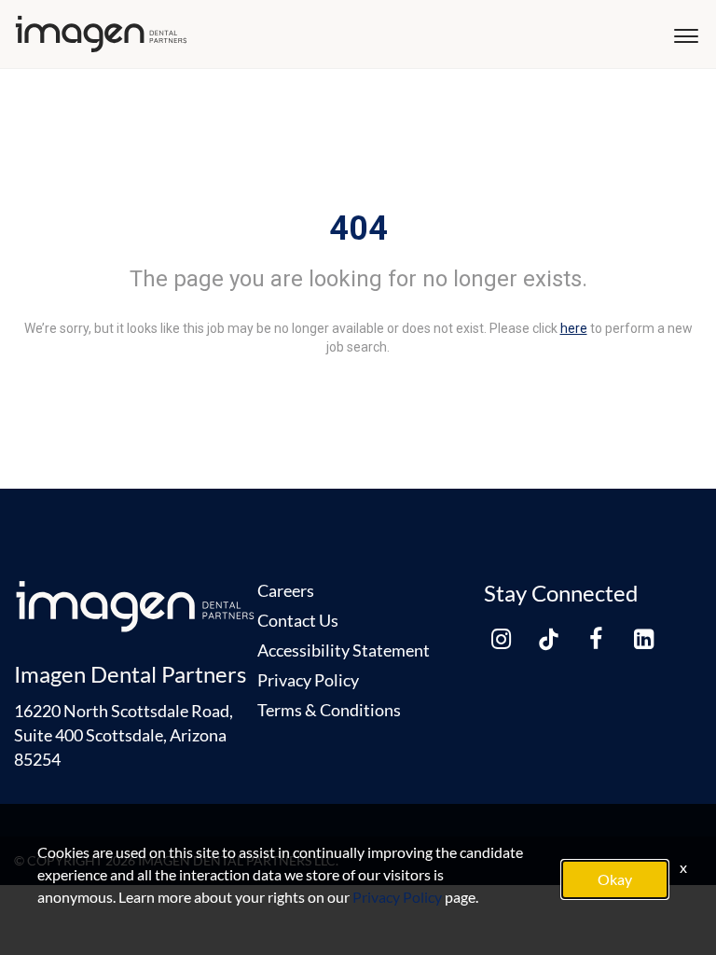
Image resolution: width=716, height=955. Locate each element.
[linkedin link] (643, 639)
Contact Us (297, 620)
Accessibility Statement (343, 650)
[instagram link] (500, 639)
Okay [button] (615, 879)
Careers (285, 590)
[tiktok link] (548, 639)
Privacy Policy (308, 680)
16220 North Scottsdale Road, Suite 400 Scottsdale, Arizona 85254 (123, 734)
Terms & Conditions (329, 709)
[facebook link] (596, 639)
